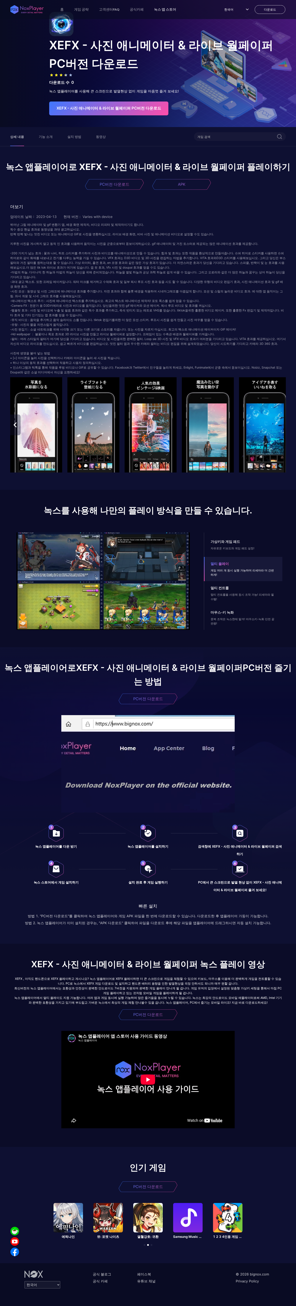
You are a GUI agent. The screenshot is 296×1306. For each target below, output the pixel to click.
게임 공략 (81, 9)
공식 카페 (100, 1281)
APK (181, 184)
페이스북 (144, 1274)
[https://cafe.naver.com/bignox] (14, 1231)
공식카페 (137, 9)
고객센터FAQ (109, 9)
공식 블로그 (102, 1274)
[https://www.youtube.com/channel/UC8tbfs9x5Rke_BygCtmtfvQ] (14, 1241)
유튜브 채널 (146, 1281)
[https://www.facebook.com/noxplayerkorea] (14, 1252)
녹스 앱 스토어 (165, 9)
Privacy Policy (247, 1281)
